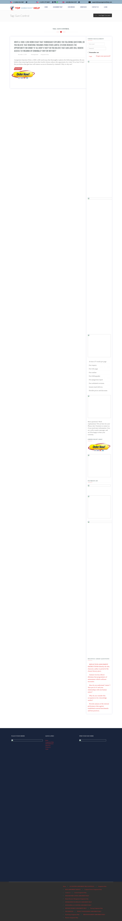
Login (90, 56)
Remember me (94, 52)
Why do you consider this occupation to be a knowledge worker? (97, 698)
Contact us (48, 747)
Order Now (48, 745)
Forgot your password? (103, 56)
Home (46, 740)
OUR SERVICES (49, 743)
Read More (18, 68)
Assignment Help (49, 742)
